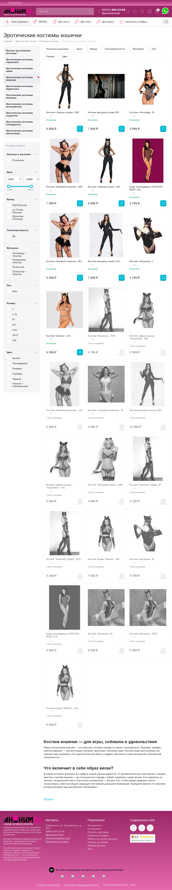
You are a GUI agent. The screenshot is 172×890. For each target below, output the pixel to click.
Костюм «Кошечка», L (141, 261)
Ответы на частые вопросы (103, 838)
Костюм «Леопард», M (142, 112)
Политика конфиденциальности (81, 885)
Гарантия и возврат (98, 835)
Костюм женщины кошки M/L (103, 112)
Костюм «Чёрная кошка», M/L (104, 186)
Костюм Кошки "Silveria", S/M (103, 559)
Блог (90, 849)
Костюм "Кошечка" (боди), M (145, 484)
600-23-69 (113, 9)
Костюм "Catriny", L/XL (58, 335)
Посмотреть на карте (57, 841)
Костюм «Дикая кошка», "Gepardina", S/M (143, 337)
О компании (94, 828)
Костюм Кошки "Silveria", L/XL (62, 708)
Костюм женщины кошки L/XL (104, 261)
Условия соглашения (48, 885)
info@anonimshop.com (58, 838)
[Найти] (90, 11)
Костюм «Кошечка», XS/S (102, 335)
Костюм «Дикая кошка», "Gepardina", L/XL (59, 486)
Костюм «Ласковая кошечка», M (105, 410)
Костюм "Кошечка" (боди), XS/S (63, 559)
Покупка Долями (97, 845)
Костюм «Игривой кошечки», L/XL (64, 410)
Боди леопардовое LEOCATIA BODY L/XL (62, 635)
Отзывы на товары (98, 842)
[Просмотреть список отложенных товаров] (142, 11)
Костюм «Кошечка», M (142, 559)
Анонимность (95, 825)
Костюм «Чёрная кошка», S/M (62, 112)
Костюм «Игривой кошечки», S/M (64, 186)
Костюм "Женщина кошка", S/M (105, 484)
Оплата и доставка (98, 832)
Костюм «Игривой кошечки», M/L (64, 261)
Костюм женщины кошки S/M (145, 410)
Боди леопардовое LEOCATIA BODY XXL (146, 188)
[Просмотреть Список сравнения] (135, 11)
